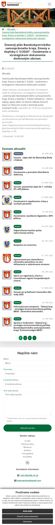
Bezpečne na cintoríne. (25, 245)
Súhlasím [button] (27, 511)
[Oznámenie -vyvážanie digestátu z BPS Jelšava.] (7, 215)
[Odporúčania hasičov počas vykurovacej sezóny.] (7, 229)
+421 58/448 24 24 (29, 475)
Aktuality (11, 29)
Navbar (6, 4)
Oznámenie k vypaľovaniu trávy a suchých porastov (31, 202)
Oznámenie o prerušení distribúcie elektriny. (31, 173)
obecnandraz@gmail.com (29, 481)
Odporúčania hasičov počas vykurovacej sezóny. (28, 231)
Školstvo (27, 447)
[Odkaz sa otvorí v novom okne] (27, 462)
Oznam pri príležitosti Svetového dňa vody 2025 (32, 293)
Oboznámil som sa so (27, 419)
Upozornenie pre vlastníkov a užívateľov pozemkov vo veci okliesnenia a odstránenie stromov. (32, 262)
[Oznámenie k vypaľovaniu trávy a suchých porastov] (7, 200)
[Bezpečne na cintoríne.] (7, 244)
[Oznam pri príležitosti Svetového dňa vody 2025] (7, 291)
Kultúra (27, 450)
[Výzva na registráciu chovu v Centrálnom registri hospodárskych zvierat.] (7, 275)
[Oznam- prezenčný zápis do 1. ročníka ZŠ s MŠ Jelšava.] (7, 185)
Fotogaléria (27, 454)
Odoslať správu (27, 428)
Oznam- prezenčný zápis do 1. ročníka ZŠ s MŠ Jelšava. (33, 188)
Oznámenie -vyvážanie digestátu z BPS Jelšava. (33, 217)
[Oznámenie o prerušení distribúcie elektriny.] (7, 171)
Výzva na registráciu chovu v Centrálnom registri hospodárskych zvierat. (32, 278)
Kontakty (27, 457)
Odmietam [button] (27, 521)
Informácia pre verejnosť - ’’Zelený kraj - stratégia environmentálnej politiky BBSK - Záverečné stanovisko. (33, 309)
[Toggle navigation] (49, 4)
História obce (27, 444)
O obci (28, 441)
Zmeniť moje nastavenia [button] (27, 516)
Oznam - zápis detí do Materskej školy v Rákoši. (33, 158)
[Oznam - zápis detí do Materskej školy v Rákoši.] (7, 156)
